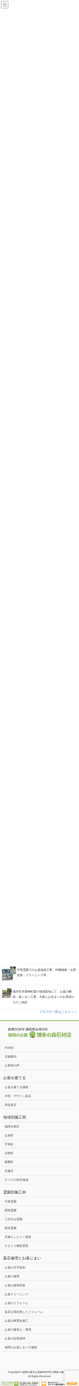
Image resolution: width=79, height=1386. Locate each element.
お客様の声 (12, 1065)
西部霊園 (10, 1210)
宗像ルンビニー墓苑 (18, 1237)
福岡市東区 (12, 1126)
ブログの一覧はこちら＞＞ (58, 1011)
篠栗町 (9, 1162)
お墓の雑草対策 (15, 1285)
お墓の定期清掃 (15, 1338)
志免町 (9, 1135)
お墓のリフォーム (16, 1303)
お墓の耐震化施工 (16, 1320)
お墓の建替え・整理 (18, 1329)
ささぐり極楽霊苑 (16, 1245)
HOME (9, 1047)
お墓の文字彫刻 (15, 1267)
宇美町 (9, 1144)
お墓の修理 (12, 1276)
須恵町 (9, 1153)
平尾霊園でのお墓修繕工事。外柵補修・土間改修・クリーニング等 (46, 972)
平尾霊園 (10, 1201)
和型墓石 (10, 1104)
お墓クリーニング (16, 1294)
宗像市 (9, 1171)
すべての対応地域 (16, 1179)
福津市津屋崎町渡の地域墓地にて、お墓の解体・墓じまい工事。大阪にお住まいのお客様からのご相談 (44, 997)
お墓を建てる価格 (16, 1087)
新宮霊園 (10, 1228)
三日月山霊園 (13, 1219)
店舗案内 (10, 1056)
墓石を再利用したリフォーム (24, 1312)
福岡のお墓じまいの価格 (21, 1347)
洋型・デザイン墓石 (18, 1096)
